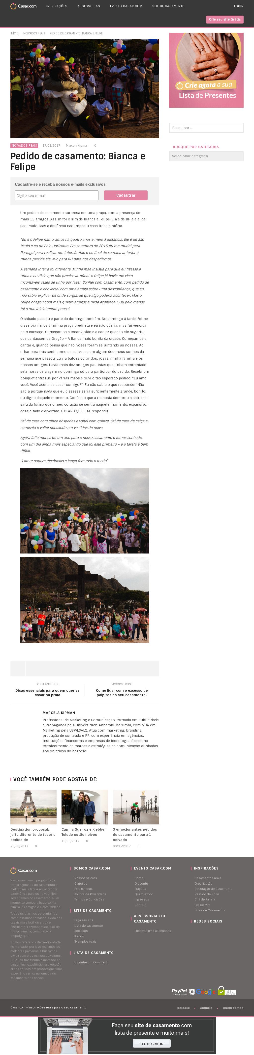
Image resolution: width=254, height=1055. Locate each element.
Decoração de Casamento (213, 889)
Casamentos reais (208, 878)
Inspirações (56, 6)
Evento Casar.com (126, 6)
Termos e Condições (89, 899)
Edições (140, 889)
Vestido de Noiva (207, 894)
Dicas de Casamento (210, 910)
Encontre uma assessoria (153, 931)
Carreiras (80, 884)
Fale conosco (84, 889)
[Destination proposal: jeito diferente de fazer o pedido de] (33, 807)
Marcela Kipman (77, 146)
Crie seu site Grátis (225, 19)
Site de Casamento (168, 6)
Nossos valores (85, 878)
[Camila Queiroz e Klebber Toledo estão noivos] (85, 807)
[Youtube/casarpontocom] (197, 931)
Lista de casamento (88, 926)
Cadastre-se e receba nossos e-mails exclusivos (60, 184)
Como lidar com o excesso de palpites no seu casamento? (122, 690)
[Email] (54, 760)
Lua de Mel (202, 905)
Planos (79, 936)
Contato (141, 905)
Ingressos (142, 899)
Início (14, 33)
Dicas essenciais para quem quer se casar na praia (47, 690)
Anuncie (206, 1008)
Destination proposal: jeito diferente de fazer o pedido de (33, 834)
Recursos (81, 931)
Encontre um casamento (91, 962)
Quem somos (233, 1008)
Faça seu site (84, 920)
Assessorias (88, 6)
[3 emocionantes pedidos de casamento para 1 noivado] (136, 807)
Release (183, 1008)
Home (139, 878)
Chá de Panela (205, 899)
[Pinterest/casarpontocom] (194, 931)
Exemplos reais (85, 942)
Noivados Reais (34, 33)
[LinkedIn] (44, 760)
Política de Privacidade (90, 894)
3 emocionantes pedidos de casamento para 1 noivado (135, 834)
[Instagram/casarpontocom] (192, 931)
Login (239, 6)
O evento (141, 884)
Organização (204, 884)
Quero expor (144, 894)
